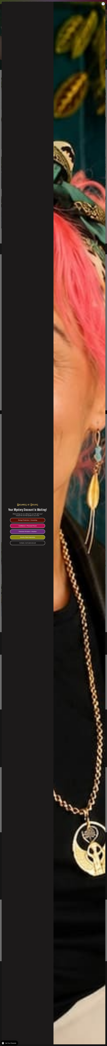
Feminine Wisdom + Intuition (28, 531)
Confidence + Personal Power (28, 526)
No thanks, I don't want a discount (27, 543)
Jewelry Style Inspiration (27, 537)
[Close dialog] (103, 3)
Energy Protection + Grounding (27, 520)
